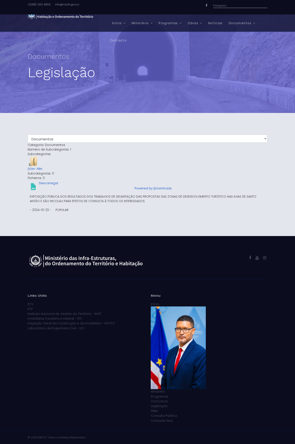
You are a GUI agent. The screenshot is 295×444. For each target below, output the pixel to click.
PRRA (154, 411)
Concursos (159, 401)
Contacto (118, 40)
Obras (193, 23)
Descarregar (48, 183)
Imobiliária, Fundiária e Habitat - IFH (55, 318)
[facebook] (250, 257)
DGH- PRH (35, 169)
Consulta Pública (164, 416)
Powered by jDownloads (153, 188)
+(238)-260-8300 (39, 4)
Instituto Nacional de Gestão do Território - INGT (64, 314)
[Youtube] (257, 257)
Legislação (159, 406)
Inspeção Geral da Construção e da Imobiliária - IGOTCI (71, 323)
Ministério (140, 23)
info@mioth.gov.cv (67, 4)
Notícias (215, 23)
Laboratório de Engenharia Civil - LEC (56, 328)
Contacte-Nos (162, 421)
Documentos (240, 23)
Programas (168, 23)
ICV (30, 309)
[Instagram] (264, 257)
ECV (30, 304)
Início (117, 23)
